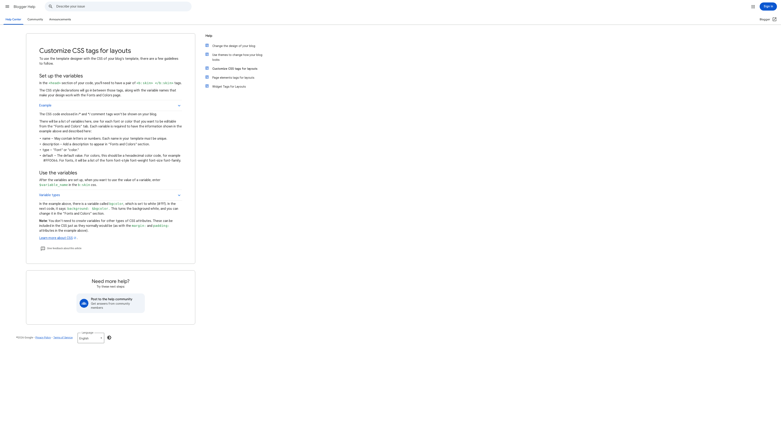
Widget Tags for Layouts (229, 86)
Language (87, 332)
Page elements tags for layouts (233, 77)
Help (208, 36)
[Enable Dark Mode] (109, 337)
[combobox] (123, 6)
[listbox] (90, 338)
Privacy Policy (43, 337)
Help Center (13, 19)
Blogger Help (24, 6)
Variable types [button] (49, 195)
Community (35, 19)
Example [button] (45, 105)
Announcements (60, 19)
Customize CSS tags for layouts (234, 69)
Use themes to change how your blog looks (237, 57)
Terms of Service (63, 337)
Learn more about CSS (56, 238)
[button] (7, 6)
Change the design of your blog (233, 46)
